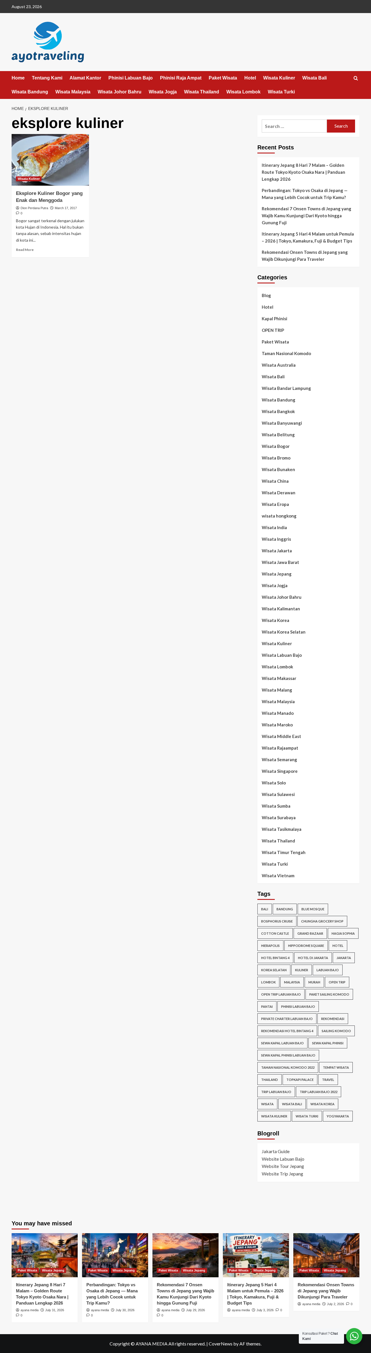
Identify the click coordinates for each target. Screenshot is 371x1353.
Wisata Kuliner (279, 77)
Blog (266, 295)
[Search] (355, 78)
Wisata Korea (275, 620)
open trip (337, 982)
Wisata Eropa (275, 504)
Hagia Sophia (343, 933)
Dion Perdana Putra (34, 208)
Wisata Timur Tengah (283, 852)
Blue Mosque (312, 909)
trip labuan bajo (276, 1092)
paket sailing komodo (329, 994)
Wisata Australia (279, 365)
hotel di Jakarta (313, 958)
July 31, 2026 (54, 1310)
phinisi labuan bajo (298, 1006)
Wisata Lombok (243, 91)
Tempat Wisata (336, 1067)
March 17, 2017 (66, 208)
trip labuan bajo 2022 (318, 1092)
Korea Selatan (274, 970)
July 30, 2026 (125, 1310)
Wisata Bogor (276, 446)
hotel (337, 945)
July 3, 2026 (265, 1310)
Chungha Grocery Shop (322, 921)
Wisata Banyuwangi (282, 423)
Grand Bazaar (310, 933)
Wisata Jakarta (277, 550)
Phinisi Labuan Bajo (130, 77)
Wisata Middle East (281, 736)
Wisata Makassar (279, 678)
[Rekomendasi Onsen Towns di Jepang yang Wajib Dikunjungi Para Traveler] (326, 1255)
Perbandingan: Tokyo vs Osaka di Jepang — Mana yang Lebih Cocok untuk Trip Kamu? (305, 194)
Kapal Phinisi (274, 318)
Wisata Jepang (277, 573)
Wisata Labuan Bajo (282, 655)
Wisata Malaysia (72, 91)
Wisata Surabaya (279, 817)
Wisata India (274, 527)
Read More (25, 249)
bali (264, 909)
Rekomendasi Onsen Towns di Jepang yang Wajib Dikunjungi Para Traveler (305, 255)
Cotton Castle (275, 933)
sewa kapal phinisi (327, 1043)
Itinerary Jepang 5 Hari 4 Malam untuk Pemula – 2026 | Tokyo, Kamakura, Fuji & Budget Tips (308, 237)
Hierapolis (270, 945)
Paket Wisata (223, 77)
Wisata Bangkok (278, 411)
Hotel (250, 77)
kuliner (301, 970)
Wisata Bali (314, 77)
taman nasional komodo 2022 (287, 1067)
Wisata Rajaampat (280, 747)
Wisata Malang (277, 689)
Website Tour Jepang (283, 1166)
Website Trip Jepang (282, 1173)
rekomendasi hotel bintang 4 (287, 1031)
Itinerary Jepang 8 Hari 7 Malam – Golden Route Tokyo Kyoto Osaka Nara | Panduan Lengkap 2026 (303, 172)
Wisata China (275, 481)
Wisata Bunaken (278, 469)
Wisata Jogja (163, 91)
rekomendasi (332, 1019)
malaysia (292, 982)
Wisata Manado (278, 713)
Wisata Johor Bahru (119, 91)
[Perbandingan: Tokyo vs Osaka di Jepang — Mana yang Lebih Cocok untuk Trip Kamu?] (115, 1255)
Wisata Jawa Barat (280, 562)
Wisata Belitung (278, 434)
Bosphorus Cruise (277, 921)
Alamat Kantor (85, 77)
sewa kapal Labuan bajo (282, 1043)
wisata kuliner (274, 1116)
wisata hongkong (279, 515)
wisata (267, 1104)
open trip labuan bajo (281, 994)
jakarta (344, 958)
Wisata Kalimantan (281, 608)
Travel (328, 1079)
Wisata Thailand (201, 91)
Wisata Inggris (276, 539)
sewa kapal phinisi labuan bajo (288, 1055)
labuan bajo (328, 970)
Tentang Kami (47, 77)
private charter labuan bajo (287, 1019)
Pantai (267, 1006)
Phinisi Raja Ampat (180, 77)
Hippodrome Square (306, 945)
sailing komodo (336, 1031)
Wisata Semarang (279, 759)
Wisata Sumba (276, 805)
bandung (285, 909)
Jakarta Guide (276, 1151)
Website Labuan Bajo (283, 1159)
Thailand (269, 1079)
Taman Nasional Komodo (286, 353)
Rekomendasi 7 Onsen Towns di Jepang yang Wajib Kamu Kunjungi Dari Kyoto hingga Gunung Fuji (306, 215)
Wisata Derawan (278, 492)
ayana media (30, 1310)
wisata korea (322, 1104)
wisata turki (307, 1116)
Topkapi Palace (300, 1079)
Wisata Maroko (277, 724)
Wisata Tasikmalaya (281, 829)
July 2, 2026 (335, 1304)
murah (314, 982)
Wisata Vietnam (278, 875)
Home (18, 77)
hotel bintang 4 (275, 958)
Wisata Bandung (30, 91)
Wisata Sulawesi (278, 794)
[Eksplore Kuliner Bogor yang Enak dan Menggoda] (50, 160)
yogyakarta (338, 1116)
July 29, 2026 (195, 1310)
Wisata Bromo (276, 457)
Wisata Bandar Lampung (286, 388)
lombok (268, 982)
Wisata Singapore (280, 771)
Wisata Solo (274, 782)
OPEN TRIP (273, 330)
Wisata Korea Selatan (283, 631)
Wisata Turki (281, 91)
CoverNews (220, 1343)
